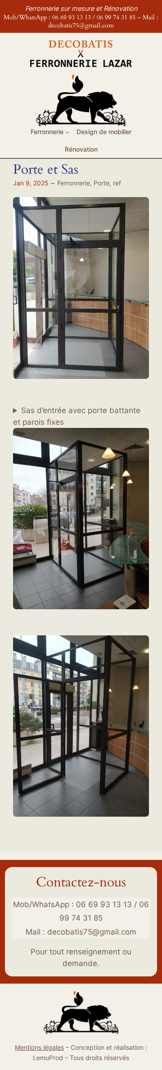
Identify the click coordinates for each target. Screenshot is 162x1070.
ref (117, 183)
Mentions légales (39, 1047)
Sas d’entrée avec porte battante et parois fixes (76, 416)
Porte (101, 183)
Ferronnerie (73, 183)
